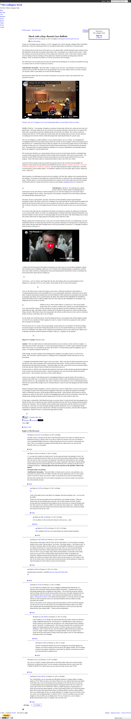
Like (25, 417)
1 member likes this (35, 417)
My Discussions (36, 30)
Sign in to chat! (118, 718)
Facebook (34, 420)
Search (129, 1)
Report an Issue (115, 713)
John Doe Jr (38, 435)
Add (86, 31)
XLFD (36, 39)
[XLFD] (24, 39)
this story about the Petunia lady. (59, 572)
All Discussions (26, 30)
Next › (39, 705)
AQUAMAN (41, 539)
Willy (36, 453)
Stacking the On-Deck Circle (42, 597)
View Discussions (35, 41)
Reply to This (26, 427)
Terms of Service (126, 713)
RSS (23, 709)
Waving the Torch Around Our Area (69, 39)
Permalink (28, 435)
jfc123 (37, 659)
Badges (107, 713)
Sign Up (104, 1)
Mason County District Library (64, 122)
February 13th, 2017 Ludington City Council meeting (37, 122)
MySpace (26, 420)
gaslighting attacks (69, 182)
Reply (29, 449)
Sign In (108, 1)
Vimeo (77, 122)
